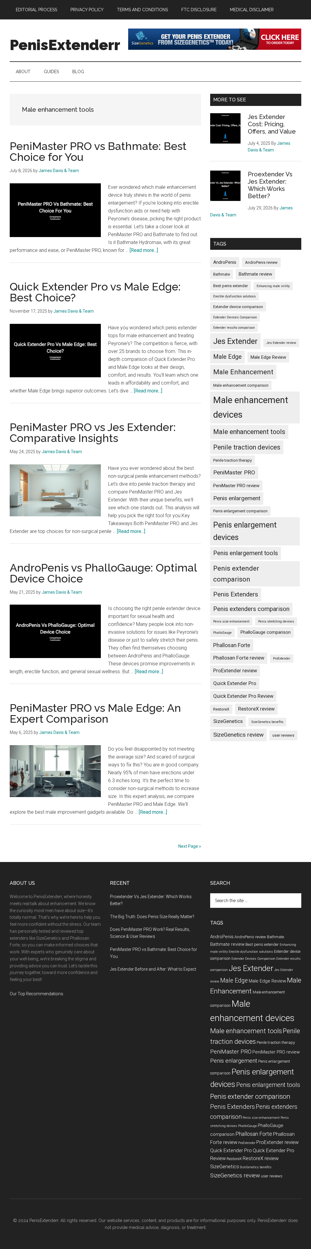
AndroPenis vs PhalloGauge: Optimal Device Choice (103, 573)
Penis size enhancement (231, 621)
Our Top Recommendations (36, 993)
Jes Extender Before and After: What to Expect (153, 969)
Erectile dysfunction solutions (234, 296)
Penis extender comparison (236, 573)
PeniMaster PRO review (236, 485)
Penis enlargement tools (245, 553)
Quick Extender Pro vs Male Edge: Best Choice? (95, 292)
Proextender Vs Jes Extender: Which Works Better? (270, 185)
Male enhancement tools (249, 432)
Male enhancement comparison (240, 385)
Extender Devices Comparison (235, 317)
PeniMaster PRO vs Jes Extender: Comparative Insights (93, 432)
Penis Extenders (235, 594)
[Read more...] (144, 250)
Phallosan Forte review (238, 658)
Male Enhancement (243, 372)
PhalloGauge (222, 633)
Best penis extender (230, 285)
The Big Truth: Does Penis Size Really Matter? (152, 916)
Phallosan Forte (231, 645)
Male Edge (227, 356)
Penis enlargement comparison (240, 511)
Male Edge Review (268, 357)
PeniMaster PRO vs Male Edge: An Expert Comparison (95, 713)
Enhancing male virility (273, 286)
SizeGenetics (228, 721)
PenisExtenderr (65, 44)
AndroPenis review (261, 262)
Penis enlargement (236, 498)
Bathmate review (255, 274)
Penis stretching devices (276, 621)
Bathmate (221, 274)
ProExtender (281, 658)
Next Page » (189, 846)
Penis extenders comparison (251, 609)
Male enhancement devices (250, 407)
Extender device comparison (238, 306)
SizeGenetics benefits (267, 722)
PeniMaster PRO (234, 472)
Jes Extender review (281, 343)
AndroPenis (224, 262)
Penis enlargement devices (245, 531)
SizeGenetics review (238, 734)
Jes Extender (235, 341)
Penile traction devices (246, 447)
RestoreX (221, 709)
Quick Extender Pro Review (243, 696)
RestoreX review (256, 709)
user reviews (283, 735)
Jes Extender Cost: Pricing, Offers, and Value (272, 124)
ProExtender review (235, 671)
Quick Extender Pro (234, 683)
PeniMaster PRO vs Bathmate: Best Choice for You (98, 151)
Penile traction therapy (232, 460)
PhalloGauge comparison (266, 632)
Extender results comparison (234, 328)
